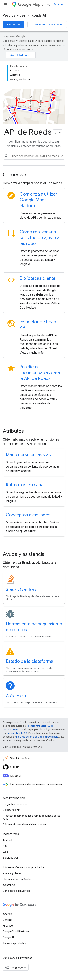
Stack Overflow (21, 589)
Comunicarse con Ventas (47, 24)
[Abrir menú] (5, 4)
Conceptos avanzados (28, 515)
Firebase (8, 925)
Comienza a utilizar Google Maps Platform (38, 199)
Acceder (58, 4)
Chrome (7, 919)
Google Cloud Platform (16, 931)
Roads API (39, 15)
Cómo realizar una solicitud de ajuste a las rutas (39, 237)
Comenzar (13, 24)
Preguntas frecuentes (15, 804)
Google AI (8, 937)
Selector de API (11, 809)
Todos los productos (14, 943)
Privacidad (26, 957)
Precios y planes (12, 873)
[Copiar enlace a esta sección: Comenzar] (31, 175)
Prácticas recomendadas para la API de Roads (40, 372)
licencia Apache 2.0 (17, 733)
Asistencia (16, 696)
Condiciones (10, 957)
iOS (5, 846)
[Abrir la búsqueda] (48, 4)
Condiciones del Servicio (16, 890)
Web (5, 851)
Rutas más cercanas (26, 485)
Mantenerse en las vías (28, 454)
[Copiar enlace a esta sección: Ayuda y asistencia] (49, 554)
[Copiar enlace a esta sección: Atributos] (28, 431)
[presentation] (34, 174)
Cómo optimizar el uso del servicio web (25, 824)
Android (7, 840)
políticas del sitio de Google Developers (37, 736)
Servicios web (11, 857)
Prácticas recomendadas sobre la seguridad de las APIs (31, 817)
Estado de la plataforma (29, 661)
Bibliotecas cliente (37, 278)
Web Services (14, 15)
